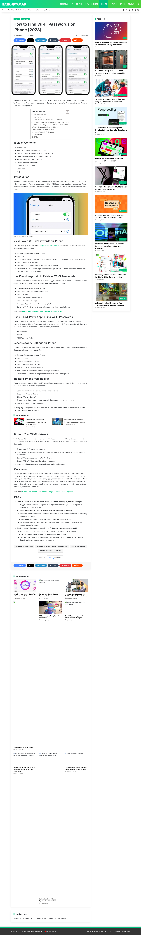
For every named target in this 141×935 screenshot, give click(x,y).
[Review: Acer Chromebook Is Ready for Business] (50, 585)
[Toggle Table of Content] (67, 112)
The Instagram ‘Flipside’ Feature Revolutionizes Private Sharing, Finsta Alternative (36, 422)
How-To (104, 4)
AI (72, 4)
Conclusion (37, 134)
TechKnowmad (19, 35)
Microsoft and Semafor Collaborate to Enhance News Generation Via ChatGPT (111, 246)
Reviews (131, 4)
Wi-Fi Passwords (78, 547)
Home (4, 10)
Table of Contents (39, 115)
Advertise (36, 10)
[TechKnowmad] (13, 4)
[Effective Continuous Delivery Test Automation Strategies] (25, 585)
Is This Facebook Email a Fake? (24, 747)
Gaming (122, 4)
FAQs (36, 137)
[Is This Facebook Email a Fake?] (25, 673)
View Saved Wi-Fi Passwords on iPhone (47, 120)
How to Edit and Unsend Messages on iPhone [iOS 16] (42, 311)
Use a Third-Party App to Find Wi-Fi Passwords (50, 125)
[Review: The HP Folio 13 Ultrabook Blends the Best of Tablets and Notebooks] (25, 759)
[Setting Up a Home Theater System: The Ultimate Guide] (50, 825)
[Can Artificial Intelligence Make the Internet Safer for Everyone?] (76, 607)
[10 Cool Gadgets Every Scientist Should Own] (50, 607)
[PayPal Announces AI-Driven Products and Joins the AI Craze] (57, 421)
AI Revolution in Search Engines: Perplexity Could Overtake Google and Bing (111, 130)
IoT (86, 4)
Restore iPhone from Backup (43, 130)
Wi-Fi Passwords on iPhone (51, 551)
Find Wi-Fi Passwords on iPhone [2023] (53, 547)
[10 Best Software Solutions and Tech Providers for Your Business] (76, 585)
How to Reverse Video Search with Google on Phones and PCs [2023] (47, 492)
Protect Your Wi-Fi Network (43, 132)
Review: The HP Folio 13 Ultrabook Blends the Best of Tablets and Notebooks (25, 769)
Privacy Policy (27, 10)
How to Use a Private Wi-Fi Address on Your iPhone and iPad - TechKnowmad (43, 918)
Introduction (37, 117)
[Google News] (55, 557)
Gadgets (94, 4)
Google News (46, 10)
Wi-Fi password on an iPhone (48, 245)
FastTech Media (51, 931)
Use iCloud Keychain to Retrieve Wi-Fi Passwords (51, 122)
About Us (11, 10)
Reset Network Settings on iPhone (45, 127)
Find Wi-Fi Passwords (25, 547)
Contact (18, 10)
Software (113, 4)
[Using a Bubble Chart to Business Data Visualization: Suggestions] (76, 759)
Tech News (64, 4)
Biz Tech (79, 4)
